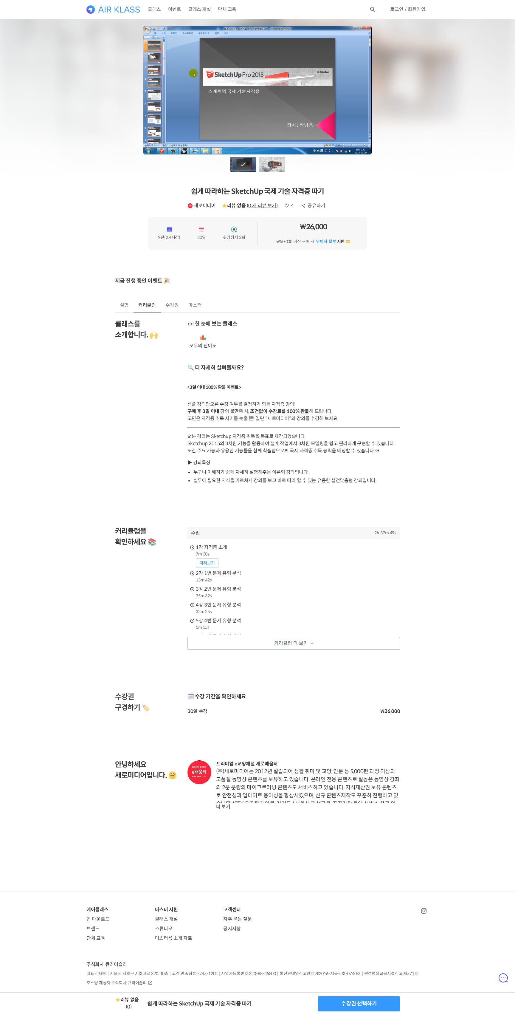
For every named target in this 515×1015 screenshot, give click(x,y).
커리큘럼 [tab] (147, 305)
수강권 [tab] (172, 305)
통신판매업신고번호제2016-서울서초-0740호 (320, 973)
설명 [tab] (124, 305)
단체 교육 (227, 9)
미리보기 (207, 563)
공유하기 (316, 205)
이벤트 (174, 9)
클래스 (154, 9)
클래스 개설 (199, 9)
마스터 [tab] (195, 305)
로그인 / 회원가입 (408, 9)
